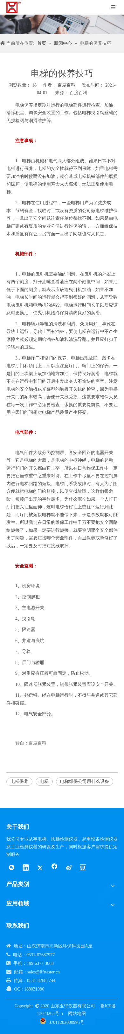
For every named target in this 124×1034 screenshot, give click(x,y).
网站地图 (77, 1013)
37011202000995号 (66, 1022)
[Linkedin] (26, 868)
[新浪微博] (69, 868)
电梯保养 (19, 781)
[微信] (11, 868)
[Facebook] (54, 868)
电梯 (44, 781)
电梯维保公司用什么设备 (84, 781)
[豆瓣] (83, 868)
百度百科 (78, 92)
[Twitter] (40, 868)
